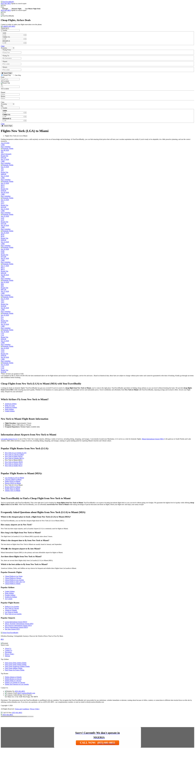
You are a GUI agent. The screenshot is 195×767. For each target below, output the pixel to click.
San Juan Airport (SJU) (12, 629)
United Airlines (10, 411)
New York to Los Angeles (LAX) (15, 453)
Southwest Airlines (11, 407)
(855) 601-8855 (6, 3)
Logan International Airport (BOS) (16, 622)
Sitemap (7, 656)
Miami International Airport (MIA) (153, 439)
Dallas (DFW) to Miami (12, 481)
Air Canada (8, 599)
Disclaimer (8, 652)
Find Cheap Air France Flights (14, 670)
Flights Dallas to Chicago (13, 681)
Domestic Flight (16, 8)
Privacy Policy (9, 654)
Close (2, 46)
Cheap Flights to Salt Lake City (15, 582)
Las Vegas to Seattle (11, 612)
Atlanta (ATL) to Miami (12, 490)
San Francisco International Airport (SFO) (18, 625)
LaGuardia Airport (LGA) (9, 439)
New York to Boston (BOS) (14, 462)
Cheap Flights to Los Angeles (14, 580)
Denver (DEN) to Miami (13, 483)
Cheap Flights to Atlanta (12, 583)
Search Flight (7, 73)
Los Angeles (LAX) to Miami (14, 478)
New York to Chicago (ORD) (14, 454)
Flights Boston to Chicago (13, 679)
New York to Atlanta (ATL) (14, 464)
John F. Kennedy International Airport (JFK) (19, 624)
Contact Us (8, 650)
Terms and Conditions (22, 709)
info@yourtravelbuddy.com (26, 693)
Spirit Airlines (9, 409)
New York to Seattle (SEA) (13, 465)
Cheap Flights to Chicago (13, 578)
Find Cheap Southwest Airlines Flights (17, 666)
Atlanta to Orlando (11, 610)
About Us (8, 648)
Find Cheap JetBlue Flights (13, 668)
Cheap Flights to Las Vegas (13, 576)
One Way (18, 75)
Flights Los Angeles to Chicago (15, 682)
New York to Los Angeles (13, 614)
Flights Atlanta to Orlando (13, 677)
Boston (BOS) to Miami (12, 487)
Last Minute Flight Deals (32, 8)
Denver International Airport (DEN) (16, 627)
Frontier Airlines (10, 595)
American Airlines (11, 404)
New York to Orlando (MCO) (14, 458)
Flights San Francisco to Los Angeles (17, 684)
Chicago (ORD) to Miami (13, 479)
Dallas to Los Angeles (12, 606)
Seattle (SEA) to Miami (12, 489)
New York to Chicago (12, 608)
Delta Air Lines (10, 405)
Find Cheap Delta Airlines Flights (15, 663)
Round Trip (7, 75)
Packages (5, 8)
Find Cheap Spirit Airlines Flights (15, 664)
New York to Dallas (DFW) (14, 456)
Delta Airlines (9, 593)
